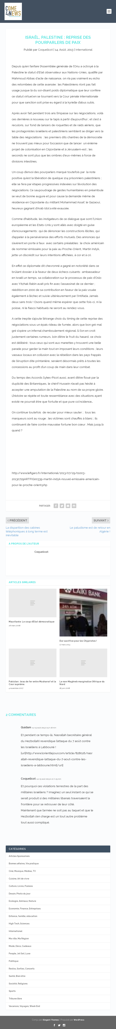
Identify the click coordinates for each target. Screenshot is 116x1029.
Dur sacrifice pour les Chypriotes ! (78, 641)
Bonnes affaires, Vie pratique (24, 863)
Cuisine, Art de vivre (19, 878)
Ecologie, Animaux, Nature (22, 901)
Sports (12, 991)
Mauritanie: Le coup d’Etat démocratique (32, 621)
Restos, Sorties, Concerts (21, 968)
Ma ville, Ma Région (19, 938)
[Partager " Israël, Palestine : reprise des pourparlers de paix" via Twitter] (62, 506)
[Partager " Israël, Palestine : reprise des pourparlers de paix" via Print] (74, 506)
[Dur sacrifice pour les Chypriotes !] (83, 612)
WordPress (79, 1020)
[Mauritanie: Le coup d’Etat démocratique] (32, 603)
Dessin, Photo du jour (19, 893)
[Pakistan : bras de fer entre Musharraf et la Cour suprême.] (32, 663)
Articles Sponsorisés (19, 856)
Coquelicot (45, 49)
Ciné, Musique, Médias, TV (22, 871)
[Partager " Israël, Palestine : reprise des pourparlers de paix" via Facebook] (56, 506)
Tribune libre (15, 998)
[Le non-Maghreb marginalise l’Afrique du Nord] (83, 663)
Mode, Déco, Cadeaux (20, 946)
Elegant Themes (51, 1020)
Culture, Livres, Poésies (21, 886)
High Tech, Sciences (19, 923)
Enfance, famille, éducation (23, 916)
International (84, 49)
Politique (13, 961)
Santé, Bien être (17, 976)
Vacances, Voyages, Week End (24, 1006)
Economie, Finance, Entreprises (25, 908)
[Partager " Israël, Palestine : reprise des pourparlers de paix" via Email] (68, 506)
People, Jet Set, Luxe (19, 953)
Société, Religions (18, 983)
